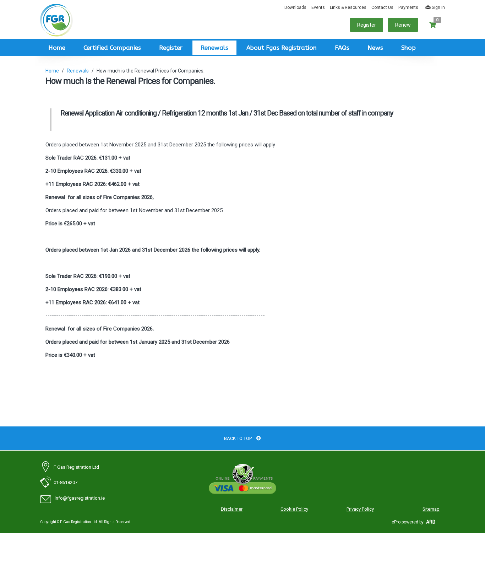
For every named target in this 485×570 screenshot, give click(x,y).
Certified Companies (112, 47)
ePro (396, 522)
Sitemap (431, 509)
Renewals (214, 47)
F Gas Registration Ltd (74, 467)
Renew (403, 25)
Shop (408, 47)
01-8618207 (63, 482)
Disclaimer (232, 509)
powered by (413, 522)
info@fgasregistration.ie (77, 498)
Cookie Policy (294, 509)
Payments (408, 7)
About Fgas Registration (281, 47)
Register (366, 25)
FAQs (342, 47)
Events (318, 7)
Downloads (295, 7)
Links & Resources (348, 7)
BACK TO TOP (238, 438)
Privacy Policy (360, 509)
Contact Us (382, 7)
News (375, 47)
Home (56, 47)
